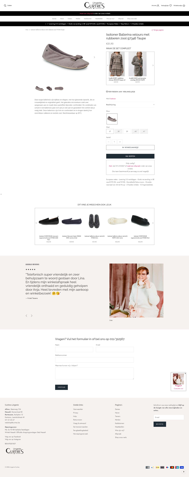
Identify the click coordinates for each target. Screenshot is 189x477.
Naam (57, 345)
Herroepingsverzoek (80, 434)
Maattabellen (99, 19)
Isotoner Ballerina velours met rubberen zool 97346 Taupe (47, 30)
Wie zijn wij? (110, 19)
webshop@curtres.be (12, 422)
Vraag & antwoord (79, 423)
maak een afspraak (133, 166)
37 (110, 131)
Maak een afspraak (86, 13)
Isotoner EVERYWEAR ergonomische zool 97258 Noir (140, 237)
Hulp (75, 416)
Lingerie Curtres (14, 467)
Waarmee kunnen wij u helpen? (66, 365)
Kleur (108, 111)
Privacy (75, 413)
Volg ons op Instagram (13, 439)
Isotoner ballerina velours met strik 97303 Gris (94, 237)
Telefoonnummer (61, 355)
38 (118, 131)
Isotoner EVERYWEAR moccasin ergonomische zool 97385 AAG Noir (48, 238)
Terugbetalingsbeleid (80, 430)
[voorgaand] (26, 316)
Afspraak (120, 19)
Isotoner (113, 98)
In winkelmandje (130, 147)
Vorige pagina (158, 30)
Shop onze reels (132, 19)
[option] (66, 57)
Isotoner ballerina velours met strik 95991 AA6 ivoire (117, 237)
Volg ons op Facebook (13, 436)
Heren (62, 19)
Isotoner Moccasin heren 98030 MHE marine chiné (71, 237)
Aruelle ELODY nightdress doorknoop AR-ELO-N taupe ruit (119, 79)
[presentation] (107, 65)
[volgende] (94, 57)
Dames (54, 19)
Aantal (108, 137)
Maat (108, 127)
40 (136, 131)
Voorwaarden (78, 409)
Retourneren (77, 420)
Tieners (70, 19)
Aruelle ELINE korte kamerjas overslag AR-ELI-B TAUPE (141, 79)
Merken (78, 19)
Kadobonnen (87, 19)
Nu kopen (130, 156)
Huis (27, 30)
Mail (110, 166)
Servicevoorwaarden (80, 427)
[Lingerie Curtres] (94, 5)
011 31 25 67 (9, 420)
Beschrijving (111, 104)
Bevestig (160, 424)
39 (127, 131)
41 (144, 131)
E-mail (98, 345)
